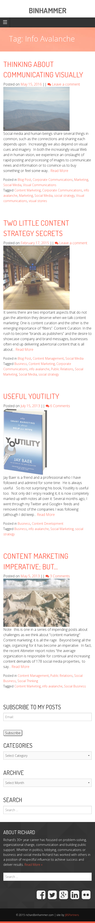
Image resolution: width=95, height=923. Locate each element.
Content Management (48, 358)
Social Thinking (27, 681)
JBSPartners (72, 915)
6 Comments (60, 405)
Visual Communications (39, 185)
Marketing (81, 179)
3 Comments (60, 576)
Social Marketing (62, 529)
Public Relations (62, 369)
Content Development (47, 523)
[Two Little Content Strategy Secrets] (36, 277)
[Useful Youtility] (25, 441)
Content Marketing (27, 190)
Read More (59, 170)
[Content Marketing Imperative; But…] (36, 602)
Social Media (12, 185)
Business (20, 364)
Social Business (75, 686)
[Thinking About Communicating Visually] (36, 108)
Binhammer (47, 10)
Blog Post (24, 179)
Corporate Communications (53, 179)
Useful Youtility (31, 396)
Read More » (33, 864)
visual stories (38, 201)
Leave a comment (66, 84)
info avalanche (39, 369)
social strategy (64, 195)
